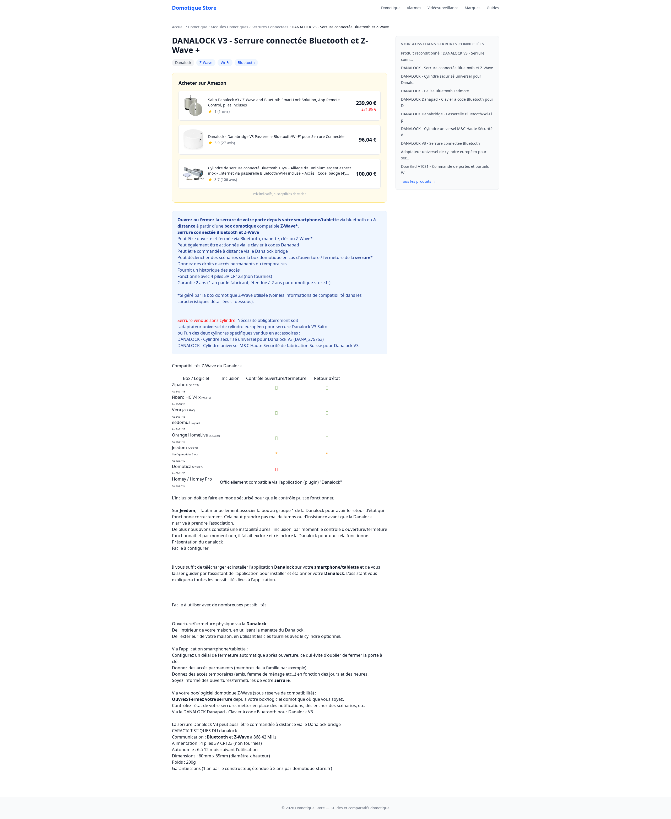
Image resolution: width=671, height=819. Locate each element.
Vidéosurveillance (443, 7)
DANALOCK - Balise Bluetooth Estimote (435, 90)
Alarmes (414, 7)
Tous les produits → (418, 181)
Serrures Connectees (270, 26)
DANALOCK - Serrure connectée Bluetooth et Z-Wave (447, 67)
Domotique (391, 7)
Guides (493, 7)
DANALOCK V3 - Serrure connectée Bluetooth (440, 143)
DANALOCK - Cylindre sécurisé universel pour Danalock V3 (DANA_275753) (250, 339)
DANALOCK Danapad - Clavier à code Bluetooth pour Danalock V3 (248, 712)
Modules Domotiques (229, 26)
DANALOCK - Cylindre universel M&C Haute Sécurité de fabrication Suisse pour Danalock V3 (268, 345)
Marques (472, 7)
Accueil (178, 26)
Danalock (183, 62)
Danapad (290, 245)
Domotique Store (194, 7)
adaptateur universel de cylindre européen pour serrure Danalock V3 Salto (253, 327)
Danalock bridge (271, 251)
